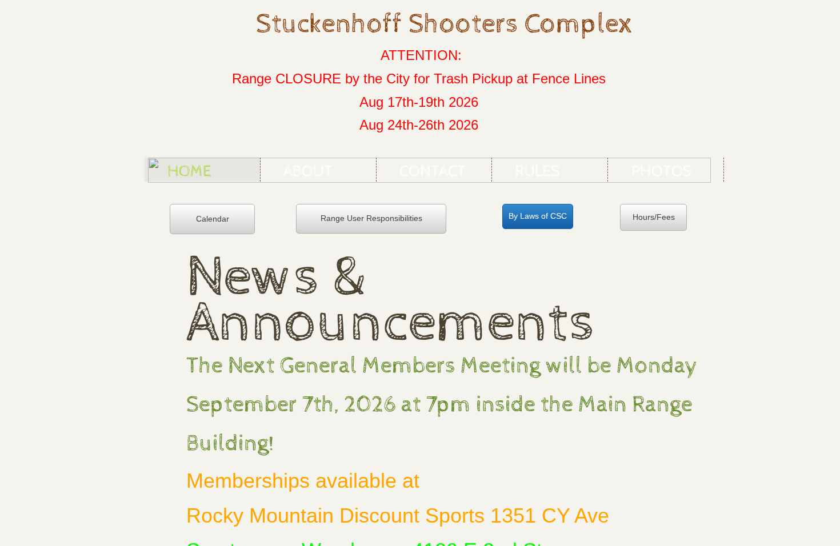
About (308, 171)
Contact (432, 171)
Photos (661, 171)
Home (189, 171)
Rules (537, 171)
